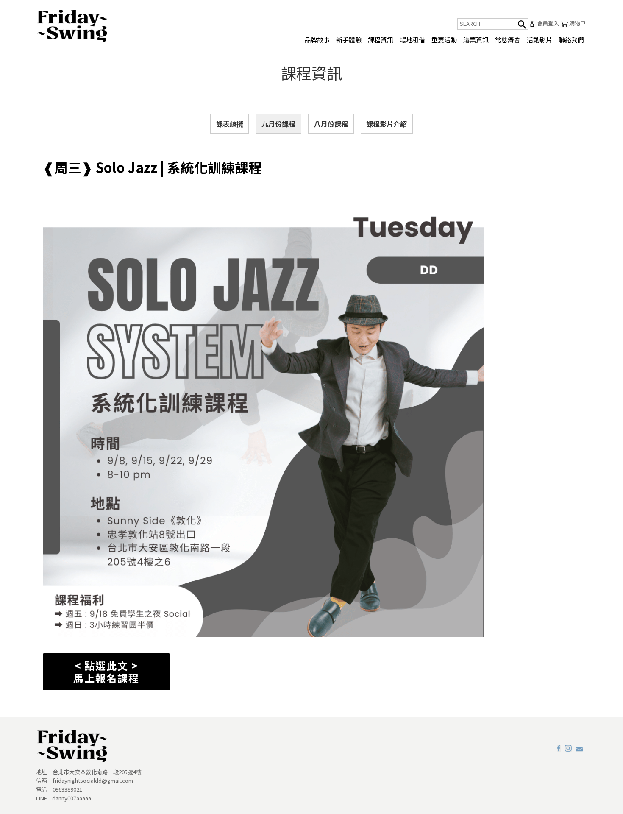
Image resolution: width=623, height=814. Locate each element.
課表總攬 (229, 124)
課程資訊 (380, 39)
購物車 (577, 23)
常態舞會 (507, 39)
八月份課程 (331, 124)
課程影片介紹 (386, 124)
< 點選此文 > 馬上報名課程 (106, 671)
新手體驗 (349, 39)
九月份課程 (278, 124)
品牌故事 (317, 39)
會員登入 (548, 23)
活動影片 (539, 39)
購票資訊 (476, 39)
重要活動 (444, 39)
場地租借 (412, 39)
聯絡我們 (571, 39)
